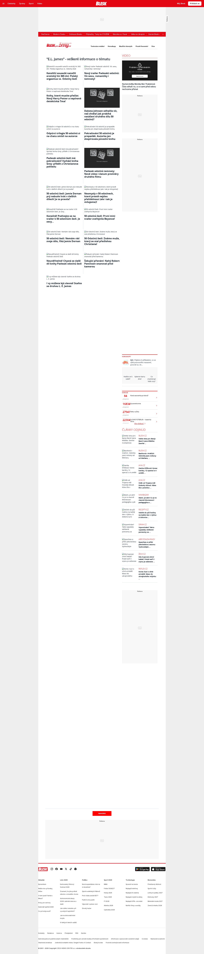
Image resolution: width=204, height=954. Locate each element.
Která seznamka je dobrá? (139, 395)
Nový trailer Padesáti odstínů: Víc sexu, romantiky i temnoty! (101, 76)
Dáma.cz (143, 524)
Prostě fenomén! (142, 46)
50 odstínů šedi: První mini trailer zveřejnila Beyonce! (99, 217)
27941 (126, 412)
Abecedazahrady (147, 539)
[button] (142, 869)
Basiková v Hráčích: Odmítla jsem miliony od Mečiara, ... (147, 455)
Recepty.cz (144, 509)
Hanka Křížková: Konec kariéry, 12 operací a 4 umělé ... (148, 470)
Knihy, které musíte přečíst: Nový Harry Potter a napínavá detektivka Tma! (64, 98)
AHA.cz (142, 465)
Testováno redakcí (97, 46)
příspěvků (126, 399)
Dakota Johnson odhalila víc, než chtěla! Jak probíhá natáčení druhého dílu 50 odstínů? (100, 115)
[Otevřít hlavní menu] (3, 3)
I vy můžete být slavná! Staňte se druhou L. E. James (64, 285)
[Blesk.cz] (101, 3)
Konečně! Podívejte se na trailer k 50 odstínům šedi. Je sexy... (63, 218)
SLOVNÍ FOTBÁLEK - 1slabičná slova (140, 420)
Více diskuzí (139, 423)
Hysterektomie (135, 403)
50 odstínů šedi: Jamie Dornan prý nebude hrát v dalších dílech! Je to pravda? (64, 196)
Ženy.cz (142, 554)
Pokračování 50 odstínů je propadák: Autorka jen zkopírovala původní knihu (99, 136)
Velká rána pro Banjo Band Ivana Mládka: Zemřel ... (147, 441)
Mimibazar (144, 495)
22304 (126, 420)
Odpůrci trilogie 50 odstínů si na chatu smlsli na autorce (63, 135)
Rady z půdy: (134, 412)
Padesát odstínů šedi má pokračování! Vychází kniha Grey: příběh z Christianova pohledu (62, 162)
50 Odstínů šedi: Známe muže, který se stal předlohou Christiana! (102, 241)
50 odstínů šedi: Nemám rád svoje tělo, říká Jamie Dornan (63, 240)
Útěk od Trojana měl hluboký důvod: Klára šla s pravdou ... (147, 485)
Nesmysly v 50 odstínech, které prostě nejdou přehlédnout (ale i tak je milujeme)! (99, 198)
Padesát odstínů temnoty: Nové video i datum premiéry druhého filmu (101, 173)
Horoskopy (112, 46)
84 (125, 396)
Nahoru (102, 813)
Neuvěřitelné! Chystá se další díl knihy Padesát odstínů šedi (64, 262)
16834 (126, 404)
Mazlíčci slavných (125, 46)
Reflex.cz (143, 568)
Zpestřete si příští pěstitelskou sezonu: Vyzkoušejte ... (147, 544)
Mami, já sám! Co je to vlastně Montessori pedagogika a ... (148, 500)
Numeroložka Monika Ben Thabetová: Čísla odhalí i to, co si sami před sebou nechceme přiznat (139, 86)
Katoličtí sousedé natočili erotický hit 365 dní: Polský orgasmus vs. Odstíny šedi (62, 76)
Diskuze (125, 393)
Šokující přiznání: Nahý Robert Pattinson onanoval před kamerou (102, 263)
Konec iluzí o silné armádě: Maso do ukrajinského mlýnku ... (147, 575)
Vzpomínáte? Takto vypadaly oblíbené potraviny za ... (146, 529)
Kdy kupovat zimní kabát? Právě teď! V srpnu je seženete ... (147, 559)
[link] (51, 869)
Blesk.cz (143, 435)
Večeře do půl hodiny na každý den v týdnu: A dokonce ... (148, 514)
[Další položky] (163, 34)
